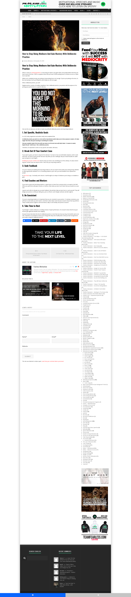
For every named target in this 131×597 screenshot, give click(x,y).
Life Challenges (86, 332)
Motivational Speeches (48, 10)
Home (29, 10)
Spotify (50, 272)
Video (76, 10)
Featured (85, 297)
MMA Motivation (87, 343)
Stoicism (85, 432)
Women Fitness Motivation (89, 456)
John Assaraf (87, 364)
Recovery (85, 414)
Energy (84, 222)
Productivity (86, 408)
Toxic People (86, 443)
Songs (36, 10)
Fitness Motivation (87, 300)
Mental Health (86, 336)
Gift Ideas (85, 309)
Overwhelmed (86, 399)
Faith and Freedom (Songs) (89, 233)
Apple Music (45, 272)
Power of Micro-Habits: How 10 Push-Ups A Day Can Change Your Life (68, 566)
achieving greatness (36, 72)
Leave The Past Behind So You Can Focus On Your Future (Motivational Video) (68, 559)
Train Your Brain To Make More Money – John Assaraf (67, 585)
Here (76, 271)
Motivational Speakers (88, 351)
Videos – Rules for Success (89, 449)
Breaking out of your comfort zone (30, 160)
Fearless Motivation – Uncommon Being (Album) (95, 285)
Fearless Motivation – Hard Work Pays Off (93, 263)
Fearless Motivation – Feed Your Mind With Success (95, 257)
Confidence (85, 215)
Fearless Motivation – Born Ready (91, 246)
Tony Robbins (87, 373)
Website (25, 346)
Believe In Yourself (87, 198)
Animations (85, 195)
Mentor (85, 340)
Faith (84, 231)
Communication (87, 212)
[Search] (108, 9)
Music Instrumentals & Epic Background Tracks (94, 384)
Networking (86, 386)
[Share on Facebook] (33, 595)
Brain (84, 204)
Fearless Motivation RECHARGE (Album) (92, 293)
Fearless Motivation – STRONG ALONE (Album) (94, 274)
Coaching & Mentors (88, 209)
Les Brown (87, 367)
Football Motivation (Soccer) (90, 303)
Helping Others (86, 324)
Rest (84, 418)
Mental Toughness (87, 338)
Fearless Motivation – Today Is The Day (93, 284)
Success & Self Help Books (89, 435)
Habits (84, 316)
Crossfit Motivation (87, 217)
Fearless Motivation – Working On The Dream (94, 292)
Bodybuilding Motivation (89, 199)
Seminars (85, 424)
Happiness (85, 319)
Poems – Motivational (88, 403)
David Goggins (88, 356)
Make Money (86, 333)
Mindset (85, 341)
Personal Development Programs (91, 402)
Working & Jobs (87, 459)
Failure (84, 230)
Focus (84, 301)
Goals (84, 311)
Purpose (85, 411)
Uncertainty (86, 446)
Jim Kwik (86, 362)
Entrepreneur (86, 223)
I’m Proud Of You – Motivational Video (65, 253)
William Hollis (87, 378)
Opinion (85, 392)
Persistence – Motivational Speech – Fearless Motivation (67, 572)
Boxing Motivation (87, 203)
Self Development (87, 421)
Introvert (85, 328)
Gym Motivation (87, 314)
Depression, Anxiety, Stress (89, 219)
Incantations (86, 325)
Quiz (84, 413)
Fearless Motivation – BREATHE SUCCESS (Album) (95, 247)
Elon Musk (26, 175)
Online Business (87, 391)
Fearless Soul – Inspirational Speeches (92, 295)
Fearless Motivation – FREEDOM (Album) (93, 260)
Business (85, 206)
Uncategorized (86, 445)
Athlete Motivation (87, 196)
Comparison (86, 214)
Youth (84, 464)
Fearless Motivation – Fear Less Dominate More (95, 254)
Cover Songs (87, 383)
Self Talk (85, 422)
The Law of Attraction (88, 442)
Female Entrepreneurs (88, 298)
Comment (25, 315)
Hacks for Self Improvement (90, 317)
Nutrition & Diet (87, 389)
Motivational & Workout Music (90, 349)
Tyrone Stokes (88, 375)
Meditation (85, 335)
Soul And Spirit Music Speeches (90, 427)
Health (84, 322)
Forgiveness (86, 305)
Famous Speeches (87, 235)
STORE (89, 10)
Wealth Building (87, 453)
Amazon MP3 (58, 272)
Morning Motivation (88, 346)
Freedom (85, 308)
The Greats (85, 438)
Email (54, 337)
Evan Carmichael (88, 359)
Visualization (86, 451)
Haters (84, 321)
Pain (84, 400)
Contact (95, 10)
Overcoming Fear (87, 397)
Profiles (85, 410)
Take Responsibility (87, 437)
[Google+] (78, 266)
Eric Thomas (87, 357)
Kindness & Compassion (89, 330)
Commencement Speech (89, 211)
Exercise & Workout (88, 225)
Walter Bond (87, 376)
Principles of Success (88, 405)
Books (84, 201)
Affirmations (86, 193)
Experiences (86, 227)
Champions (85, 207)
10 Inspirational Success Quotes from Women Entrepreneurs (36, 254)
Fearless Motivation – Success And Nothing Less (95, 278)
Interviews (85, 327)
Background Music (66, 10)
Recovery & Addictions (88, 416)
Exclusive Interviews (89, 440)
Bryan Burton (87, 352)
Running (85, 419)
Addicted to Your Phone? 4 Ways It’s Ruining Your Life (68, 578)
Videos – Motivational (88, 448)
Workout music (86, 461)
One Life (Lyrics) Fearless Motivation (43, 14)
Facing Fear (86, 228)
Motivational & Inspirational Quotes (91, 348)
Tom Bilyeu (87, 371)
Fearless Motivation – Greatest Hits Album (93, 262)
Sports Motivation (87, 430)
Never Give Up (86, 387)
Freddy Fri (86, 360)
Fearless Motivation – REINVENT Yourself (93, 273)
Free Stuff (85, 306)
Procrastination (86, 407)
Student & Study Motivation (90, 434)
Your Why (85, 462)
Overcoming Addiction (88, 394)
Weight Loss (86, 454)
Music (84, 381)
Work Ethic (85, 457)
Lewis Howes (87, 368)
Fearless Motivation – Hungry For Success (93, 268)
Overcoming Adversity (88, 395)
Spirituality (85, 429)
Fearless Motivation (28, 61)
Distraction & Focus (88, 220)
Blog (81, 10)
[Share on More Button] (98, 595)
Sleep (84, 426)
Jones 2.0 (86, 365)
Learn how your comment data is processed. (53, 361)
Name (24, 337)
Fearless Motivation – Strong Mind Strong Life (94, 276)
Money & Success (87, 344)
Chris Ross (87, 354)
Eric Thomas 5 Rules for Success (65, 296)
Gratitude (85, 313)
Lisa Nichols (87, 370)
